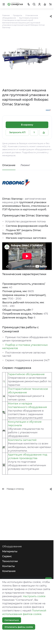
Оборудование (12, 546)
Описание (8, 165)
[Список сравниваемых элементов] (45, 4)
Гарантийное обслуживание (26, 374)
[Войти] (39, 4)
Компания (9, 571)
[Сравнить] (43, 132)
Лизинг (25, 165)
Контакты (8, 566)
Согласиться (12, 620)
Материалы (9, 551)
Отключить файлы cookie (19, 627)
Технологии (10, 561)
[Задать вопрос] (34, 132)
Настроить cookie (34, 596)
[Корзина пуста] (50, 4)
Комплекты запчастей (22, 440)
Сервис (7, 556)
